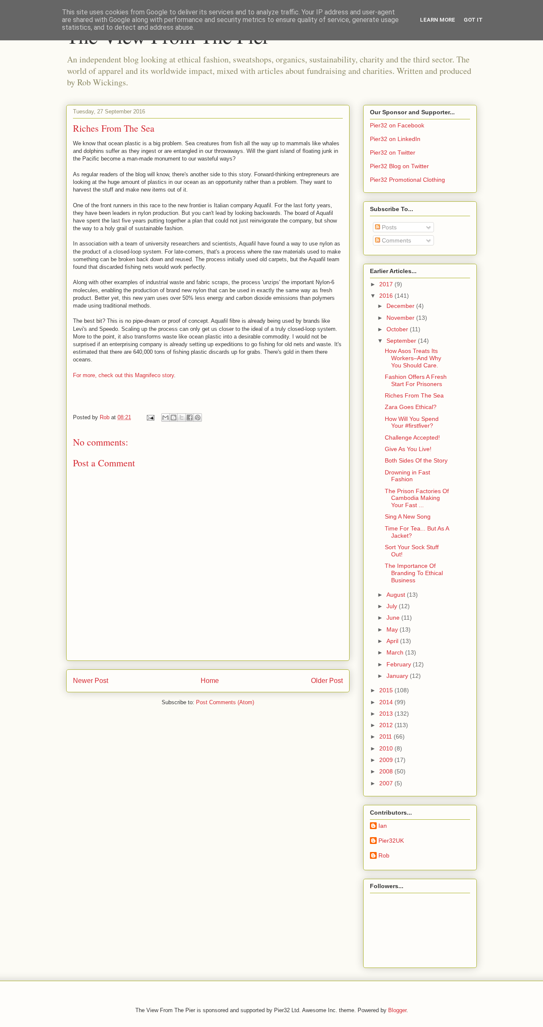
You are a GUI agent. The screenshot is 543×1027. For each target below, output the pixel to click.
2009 (387, 759)
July (392, 606)
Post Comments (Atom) (225, 702)
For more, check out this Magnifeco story (123, 375)
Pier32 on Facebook (397, 125)
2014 (387, 702)
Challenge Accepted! (412, 437)
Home (210, 680)
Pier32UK (391, 840)
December (401, 305)
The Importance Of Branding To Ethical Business (414, 573)
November (401, 317)
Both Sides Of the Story (416, 460)
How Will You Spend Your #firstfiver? (412, 422)
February (399, 664)
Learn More (437, 20)
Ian (382, 825)
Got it (473, 20)
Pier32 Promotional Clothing (407, 179)
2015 (387, 690)
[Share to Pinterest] (197, 417)
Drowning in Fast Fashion (407, 476)
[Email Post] (150, 417)
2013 (387, 713)
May (393, 629)
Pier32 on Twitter (392, 152)
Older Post (327, 680)
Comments (395, 240)
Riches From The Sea (414, 395)
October (398, 329)
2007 (387, 783)
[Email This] (165, 417)
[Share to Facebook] (189, 417)
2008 (387, 771)
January (398, 675)
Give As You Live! (408, 449)
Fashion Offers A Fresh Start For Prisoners (416, 380)
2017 (387, 284)
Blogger (397, 1010)
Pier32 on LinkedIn (395, 138)
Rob (383, 855)
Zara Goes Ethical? (411, 406)
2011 (386, 736)
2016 (387, 295)
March (395, 652)
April (393, 641)
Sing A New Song (408, 516)
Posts (388, 227)
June (393, 617)
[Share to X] (181, 417)
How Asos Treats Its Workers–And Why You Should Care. (413, 358)
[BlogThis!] (173, 417)
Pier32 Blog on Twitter (399, 166)
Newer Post (90, 680)
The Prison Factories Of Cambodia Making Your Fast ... (417, 498)
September (402, 340)
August (396, 594)
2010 (387, 748)
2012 (387, 725)
